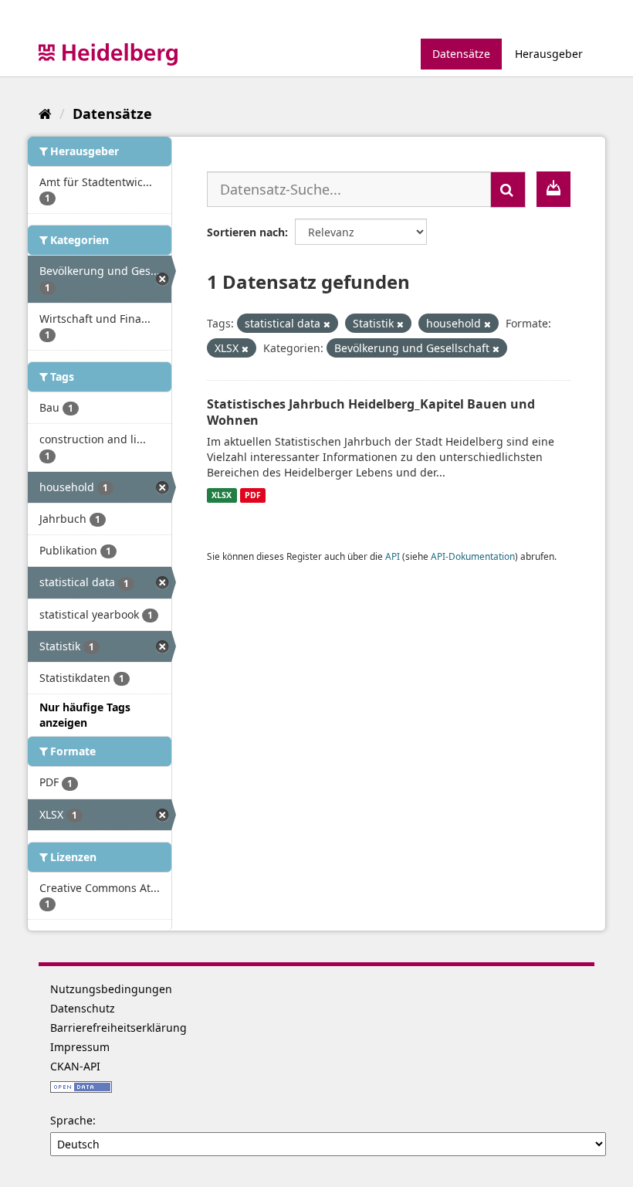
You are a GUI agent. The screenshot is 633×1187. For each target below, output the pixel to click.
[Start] (45, 113)
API (392, 556)
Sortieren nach (246, 232)
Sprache (71, 1120)
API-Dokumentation (473, 556)
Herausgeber (549, 53)
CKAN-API (75, 1066)
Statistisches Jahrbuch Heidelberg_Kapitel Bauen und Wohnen (371, 412)
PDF (253, 495)
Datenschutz (82, 1008)
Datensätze (461, 53)
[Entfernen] (326, 324)
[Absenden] (508, 189)
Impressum (80, 1046)
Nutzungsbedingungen (111, 989)
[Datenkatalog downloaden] (553, 189)
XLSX (222, 495)
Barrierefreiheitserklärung (118, 1027)
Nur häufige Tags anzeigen (84, 715)
